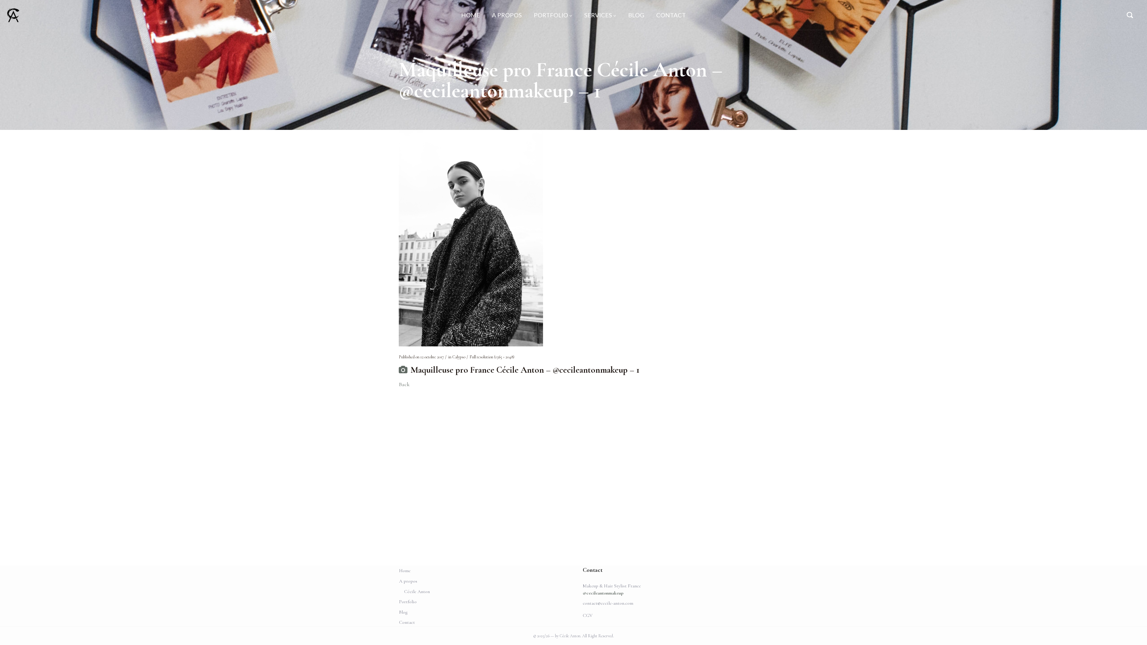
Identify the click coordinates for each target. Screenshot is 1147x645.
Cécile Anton (417, 592)
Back (404, 384)
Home (405, 571)
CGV (588, 615)
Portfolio (408, 602)
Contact (407, 622)
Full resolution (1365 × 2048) (492, 357)
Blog (403, 612)
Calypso (458, 357)
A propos (408, 581)
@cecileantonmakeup (603, 593)
